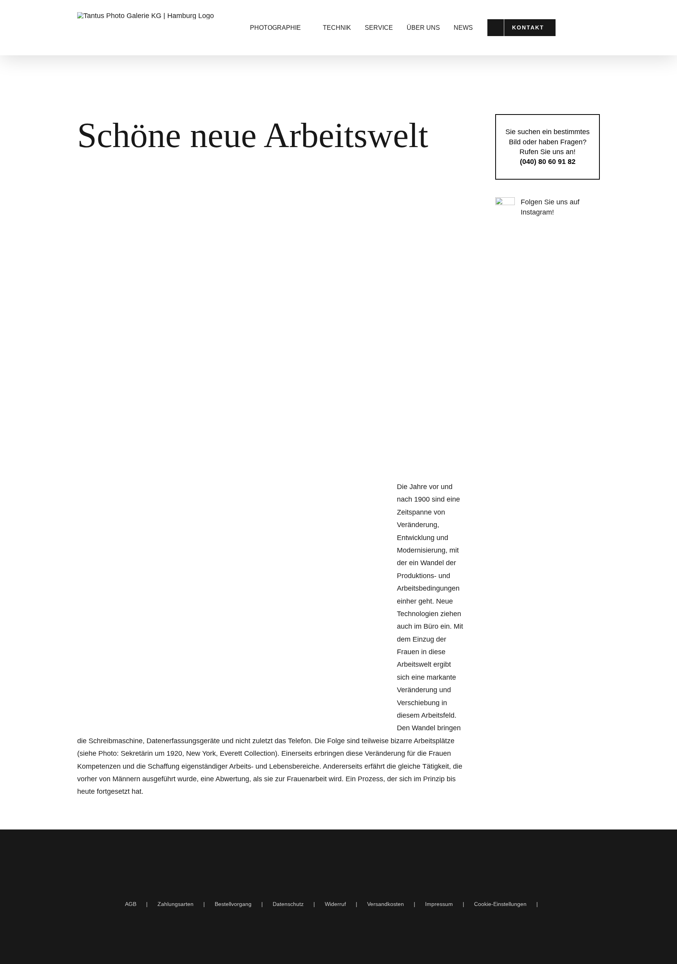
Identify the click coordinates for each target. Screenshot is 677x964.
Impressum (439, 904)
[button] (590, 27)
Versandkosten (385, 904)
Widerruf (335, 904)
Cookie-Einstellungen (500, 904)
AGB (130, 904)
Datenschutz (288, 904)
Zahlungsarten (175, 904)
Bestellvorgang (233, 904)
